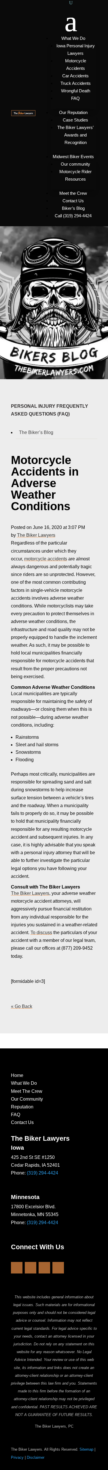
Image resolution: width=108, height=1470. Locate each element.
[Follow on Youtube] (44, 1267)
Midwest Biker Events (73, 156)
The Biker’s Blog (36, 432)
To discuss (41, 932)
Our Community (27, 1099)
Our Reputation (73, 112)
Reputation (22, 1106)
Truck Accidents (75, 83)
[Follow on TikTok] (58, 1267)
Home (17, 1075)
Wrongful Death (75, 90)
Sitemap (86, 1449)
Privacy (17, 1457)
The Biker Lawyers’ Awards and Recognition (75, 135)
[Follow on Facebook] (16, 1267)
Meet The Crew (26, 1091)
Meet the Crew (73, 193)
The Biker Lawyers (36, 535)
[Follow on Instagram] (30, 1267)
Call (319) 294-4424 (73, 215)
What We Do (73, 38)
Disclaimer (35, 1457)
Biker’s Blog (73, 208)
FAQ (75, 98)
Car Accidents (75, 75)
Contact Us (73, 200)
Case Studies (75, 119)
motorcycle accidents (45, 558)
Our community (75, 164)
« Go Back (21, 1006)
